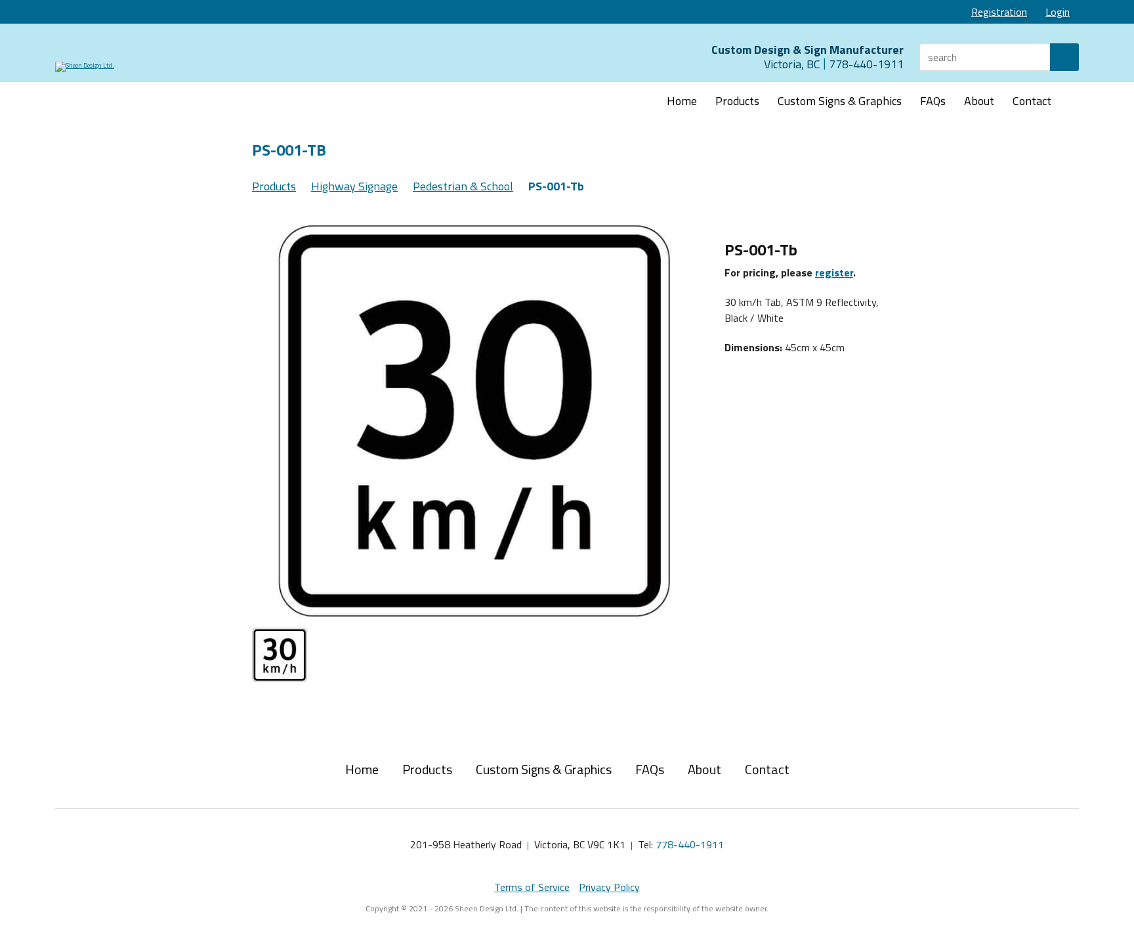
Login (1057, 12)
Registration (999, 12)
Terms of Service (532, 887)
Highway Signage (354, 186)
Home (682, 101)
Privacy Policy (609, 887)
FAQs (933, 101)
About (979, 101)
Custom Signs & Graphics (840, 101)
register (834, 272)
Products (737, 101)
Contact (1032, 101)
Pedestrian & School (463, 186)
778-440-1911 (690, 844)
